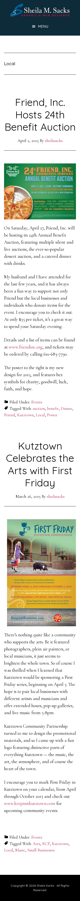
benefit (53, 408)
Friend (9, 415)
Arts (36, 843)
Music (20, 850)
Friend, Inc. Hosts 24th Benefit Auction (40, 114)
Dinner (66, 408)
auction (39, 408)
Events (36, 402)
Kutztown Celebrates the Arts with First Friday (40, 464)
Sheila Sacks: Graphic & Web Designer (40, 10)
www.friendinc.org (25, 347)
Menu (43, 26)
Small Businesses (41, 850)
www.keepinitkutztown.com (29, 803)
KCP (46, 843)
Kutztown (25, 415)
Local (40, 415)
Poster (52, 415)
